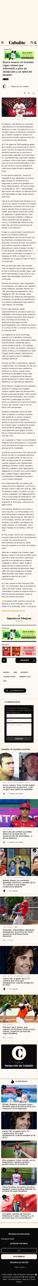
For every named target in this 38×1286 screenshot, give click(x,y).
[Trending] (34, 850)
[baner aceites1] (19, 55)
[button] (2, 43)
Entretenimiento (19, 782)
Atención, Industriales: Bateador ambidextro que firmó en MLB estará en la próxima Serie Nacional (19, 933)
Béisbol (6, 672)
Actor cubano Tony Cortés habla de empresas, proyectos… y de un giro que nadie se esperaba (18, 787)
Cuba (15, 672)
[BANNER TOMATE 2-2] (19, 651)
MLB (4, 681)
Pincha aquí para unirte (14, 611)
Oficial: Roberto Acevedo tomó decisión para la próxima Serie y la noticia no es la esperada (18, 1106)
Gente (28, 782)
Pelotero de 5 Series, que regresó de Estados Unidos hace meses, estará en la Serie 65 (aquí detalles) (19, 1030)
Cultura (10, 782)
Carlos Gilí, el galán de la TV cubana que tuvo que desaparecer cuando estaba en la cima (18, 982)
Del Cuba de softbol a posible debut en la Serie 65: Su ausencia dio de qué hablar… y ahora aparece (17, 835)
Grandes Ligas (25, 676)
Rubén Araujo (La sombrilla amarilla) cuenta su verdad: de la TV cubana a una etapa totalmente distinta (19, 883)
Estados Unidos (9, 676)
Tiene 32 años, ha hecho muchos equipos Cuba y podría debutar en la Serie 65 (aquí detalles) (19, 1189)
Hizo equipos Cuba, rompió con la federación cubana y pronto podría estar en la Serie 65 (18, 1162)
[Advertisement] (19, 20)
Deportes (24, 672)
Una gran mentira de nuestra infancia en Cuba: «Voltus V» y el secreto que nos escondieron (18, 1216)
